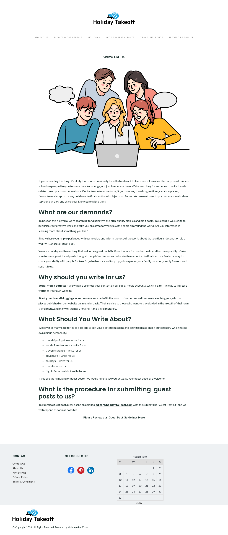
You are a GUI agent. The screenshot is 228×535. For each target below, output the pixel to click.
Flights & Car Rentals (68, 37)
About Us (17, 468)
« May (139, 502)
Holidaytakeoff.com (78, 527)
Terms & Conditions (23, 481)
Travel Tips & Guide (181, 37)
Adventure (41, 37)
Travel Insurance (151, 37)
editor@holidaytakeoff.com (114, 404)
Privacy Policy (20, 477)
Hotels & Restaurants (120, 37)
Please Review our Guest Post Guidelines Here (114, 417)
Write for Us (19, 472)
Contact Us (18, 463)
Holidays (94, 37)
